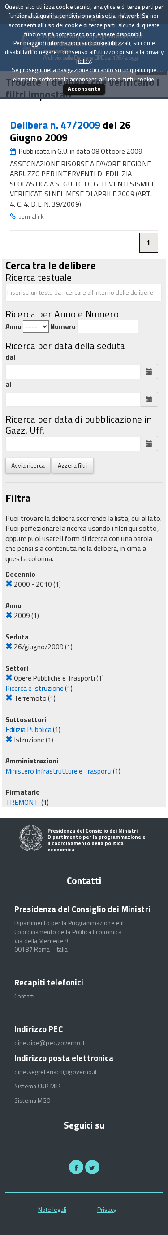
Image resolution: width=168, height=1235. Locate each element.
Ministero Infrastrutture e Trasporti (58, 771)
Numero (63, 326)
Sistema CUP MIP (37, 1086)
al (8, 384)
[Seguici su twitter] (92, 1167)
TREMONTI (22, 802)
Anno (13, 326)
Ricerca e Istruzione (34, 688)
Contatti (24, 996)
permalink (30, 216)
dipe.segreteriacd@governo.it (55, 1071)
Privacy (106, 1209)
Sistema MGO (32, 1100)
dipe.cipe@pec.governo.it (49, 1042)
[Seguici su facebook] (76, 1167)
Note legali (52, 1209)
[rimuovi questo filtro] (9, 584)
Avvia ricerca (28, 465)
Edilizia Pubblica (28, 729)
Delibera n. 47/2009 (56, 125)
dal (10, 357)
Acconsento (84, 88)
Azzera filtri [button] (73, 465)
